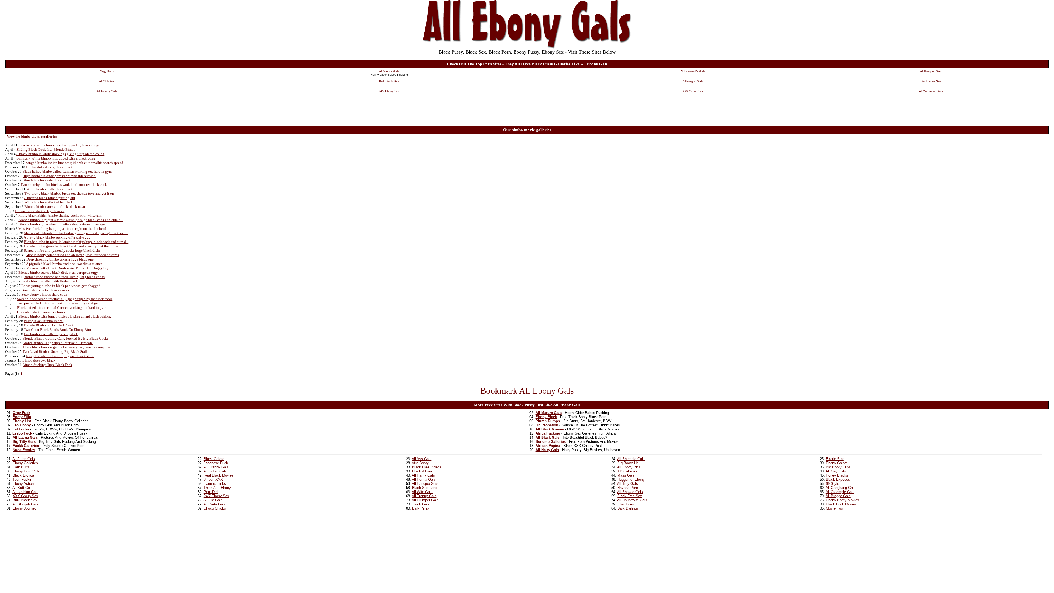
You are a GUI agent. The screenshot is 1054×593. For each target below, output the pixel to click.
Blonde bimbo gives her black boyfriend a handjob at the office (71, 246)
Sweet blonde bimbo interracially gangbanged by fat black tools (64, 299)
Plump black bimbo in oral (43, 321)
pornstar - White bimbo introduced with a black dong (55, 158)
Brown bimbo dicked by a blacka (39, 211)
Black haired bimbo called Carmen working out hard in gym (67, 171)
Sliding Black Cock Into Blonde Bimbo (45, 149)
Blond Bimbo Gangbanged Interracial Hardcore (58, 343)
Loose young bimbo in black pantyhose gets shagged (60, 286)
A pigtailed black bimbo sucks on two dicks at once (64, 264)
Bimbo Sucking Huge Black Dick (47, 365)
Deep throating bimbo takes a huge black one (60, 259)
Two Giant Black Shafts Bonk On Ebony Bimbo (59, 330)
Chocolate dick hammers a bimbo (42, 312)
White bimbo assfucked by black (48, 202)
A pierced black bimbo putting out (49, 198)
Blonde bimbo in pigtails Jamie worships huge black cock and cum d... (70, 220)
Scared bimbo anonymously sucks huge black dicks (62, 250)
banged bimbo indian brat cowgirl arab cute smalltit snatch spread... (76, 163)
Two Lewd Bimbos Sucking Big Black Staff (55, 351)
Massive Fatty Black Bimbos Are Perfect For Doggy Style (68, 268)
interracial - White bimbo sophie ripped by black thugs (59, 145)
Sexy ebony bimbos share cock (44, 294)
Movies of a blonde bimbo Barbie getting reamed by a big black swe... (76, 233)
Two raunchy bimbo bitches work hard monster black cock (64, 185)
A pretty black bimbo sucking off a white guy (57, 237)
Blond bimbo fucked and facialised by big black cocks (64, 277)
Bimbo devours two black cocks (45, 290)
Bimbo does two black (38, 360)
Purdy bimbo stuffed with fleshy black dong (53, 281)
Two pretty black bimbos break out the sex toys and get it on (69, 193)
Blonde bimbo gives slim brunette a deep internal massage (61, 224)
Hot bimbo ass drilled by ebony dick (51, 334)
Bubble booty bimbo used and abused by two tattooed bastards (72, 255)
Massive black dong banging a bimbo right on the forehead (62, 228)
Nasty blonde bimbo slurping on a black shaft (60, 356)
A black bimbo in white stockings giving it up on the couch (60, 154)
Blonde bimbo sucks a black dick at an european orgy (58, 272)
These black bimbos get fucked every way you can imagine (66, 347)
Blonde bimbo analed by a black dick (50, 180)
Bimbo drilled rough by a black (49, 167)
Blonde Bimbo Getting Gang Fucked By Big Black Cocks (65, 338)
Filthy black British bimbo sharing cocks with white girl (60, 215)
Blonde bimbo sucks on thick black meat (54, 207)
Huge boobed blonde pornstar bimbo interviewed (59, 176)
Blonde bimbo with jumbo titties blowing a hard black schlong (65, 316)
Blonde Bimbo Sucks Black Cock (49, 325)
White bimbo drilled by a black (49, 189)
